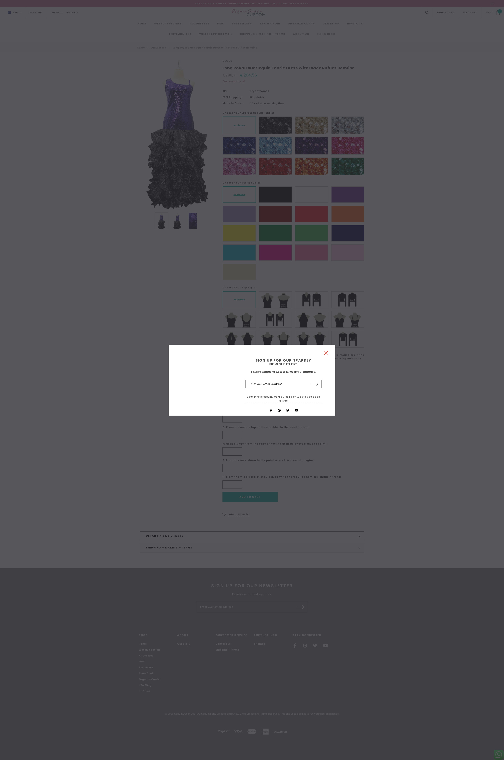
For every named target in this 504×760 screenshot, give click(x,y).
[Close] (326, 354)
